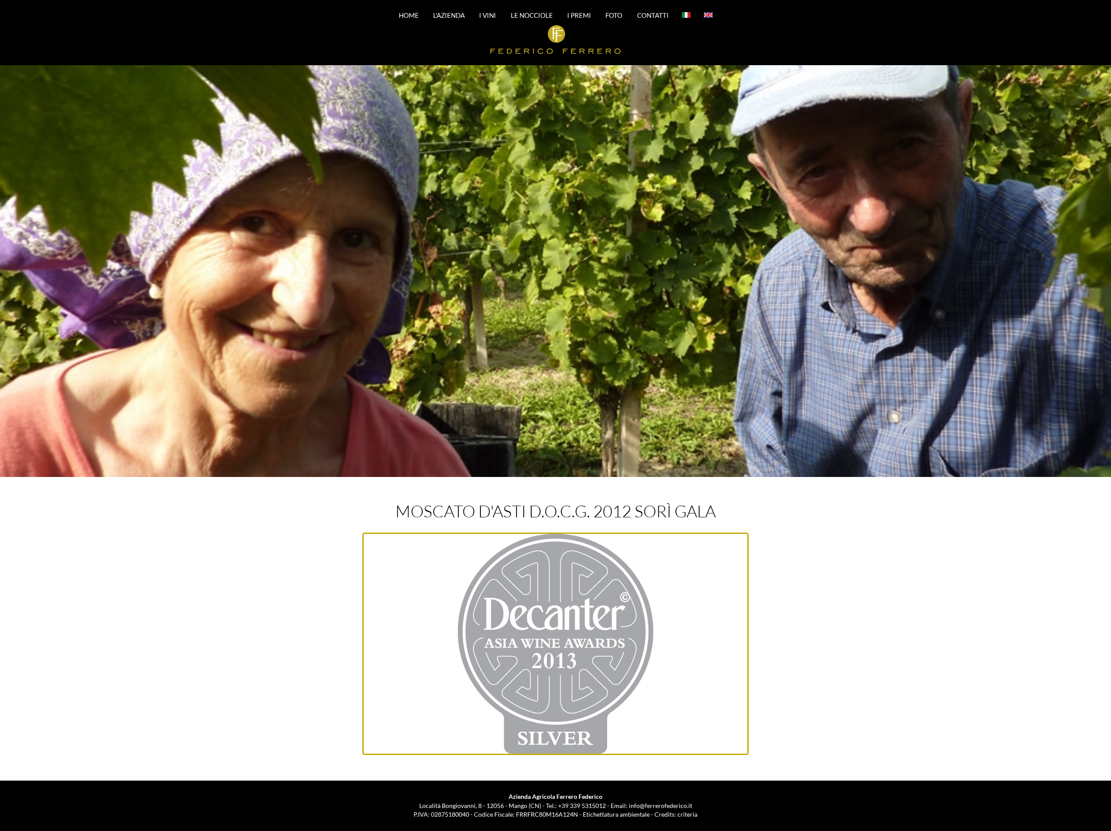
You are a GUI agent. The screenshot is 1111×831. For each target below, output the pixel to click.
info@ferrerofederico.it (660, 805)
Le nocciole (532, 15)
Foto (613, 15)
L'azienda (449, 15)
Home (409, 15)
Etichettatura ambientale (616, 814)
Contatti (653, 15)
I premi (579, 15)
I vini (487, 15)
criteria (687, 814)
